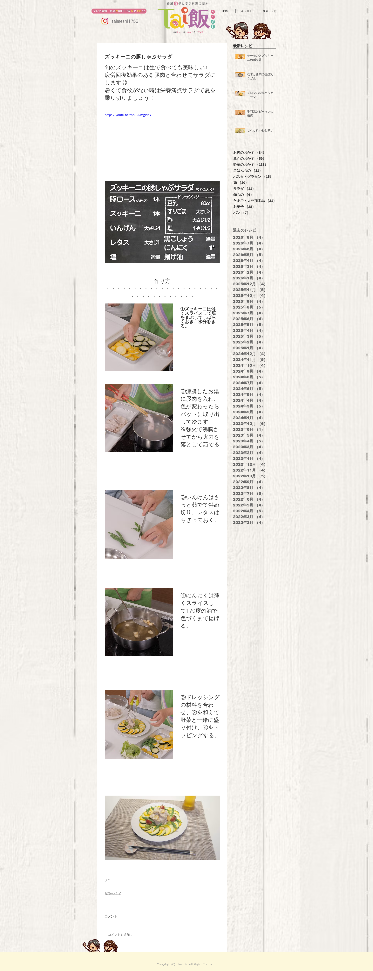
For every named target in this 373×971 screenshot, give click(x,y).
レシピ (108, 885)
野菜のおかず (113, 893)
